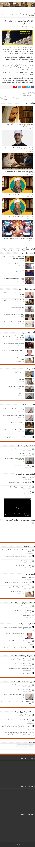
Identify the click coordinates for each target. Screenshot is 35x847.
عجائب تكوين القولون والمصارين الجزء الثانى (20, 482)
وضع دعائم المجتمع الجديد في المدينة (22, 715)
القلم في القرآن (20, 271)
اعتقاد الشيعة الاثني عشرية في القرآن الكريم (20, 610)
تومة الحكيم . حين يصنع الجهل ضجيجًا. (22, 465)
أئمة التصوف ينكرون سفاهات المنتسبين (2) (21, 216)
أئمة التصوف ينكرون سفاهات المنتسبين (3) (21, 194)
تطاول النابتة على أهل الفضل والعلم (15, 386)
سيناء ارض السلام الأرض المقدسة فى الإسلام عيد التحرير (17, 556)
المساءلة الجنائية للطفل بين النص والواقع (14, 300)
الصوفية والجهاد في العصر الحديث (23, 560)
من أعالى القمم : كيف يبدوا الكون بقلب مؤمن (20, 586)
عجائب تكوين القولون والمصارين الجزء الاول (20, 487)
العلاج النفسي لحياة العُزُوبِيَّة (24, 453)
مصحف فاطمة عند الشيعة (25, 606)
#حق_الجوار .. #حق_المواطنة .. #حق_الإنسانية (20, 684)
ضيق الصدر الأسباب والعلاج (17, 591)
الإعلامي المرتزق (27, 673)
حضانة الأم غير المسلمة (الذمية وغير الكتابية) (13, 321)
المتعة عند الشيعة (27, 615)
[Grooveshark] (17, 844)
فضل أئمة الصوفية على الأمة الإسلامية (22, 565)
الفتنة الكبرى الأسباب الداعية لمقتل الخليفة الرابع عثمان (17, 647)
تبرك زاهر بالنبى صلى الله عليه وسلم (12, 98)
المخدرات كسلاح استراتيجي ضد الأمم (22, 663)
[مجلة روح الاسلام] (17, 4)
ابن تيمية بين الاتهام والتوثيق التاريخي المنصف (13, 263)
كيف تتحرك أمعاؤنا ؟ (26, 477)
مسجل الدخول (14, 250)
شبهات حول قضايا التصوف (21, 14)
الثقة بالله (21, 379)
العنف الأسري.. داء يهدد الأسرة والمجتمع (21, 448)
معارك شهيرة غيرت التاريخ (17, 422)
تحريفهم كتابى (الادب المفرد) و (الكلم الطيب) (20, 668)
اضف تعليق (28, 27)
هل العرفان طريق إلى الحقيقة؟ (16, 372)
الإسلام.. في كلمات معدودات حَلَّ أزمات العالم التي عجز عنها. (16, 437)
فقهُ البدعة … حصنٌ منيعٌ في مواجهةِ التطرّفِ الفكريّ (18, 238)
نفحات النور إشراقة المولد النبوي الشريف (14, 343)
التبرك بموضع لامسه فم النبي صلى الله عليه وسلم (22, 94)
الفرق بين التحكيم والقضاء (17, 307)
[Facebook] (20, 844)
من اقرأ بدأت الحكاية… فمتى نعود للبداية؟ (14, 429)
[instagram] (15, 844)
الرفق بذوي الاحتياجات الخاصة (24, 689)
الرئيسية (31, 14)
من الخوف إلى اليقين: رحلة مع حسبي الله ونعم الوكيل (18, 582)
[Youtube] (19, 844)
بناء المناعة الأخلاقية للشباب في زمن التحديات (13, 415)
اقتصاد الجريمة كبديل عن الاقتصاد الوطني (21, 658)
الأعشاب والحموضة (26, 491)
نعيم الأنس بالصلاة (26, 577)
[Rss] (22, 844)
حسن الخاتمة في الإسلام (18, 393)
